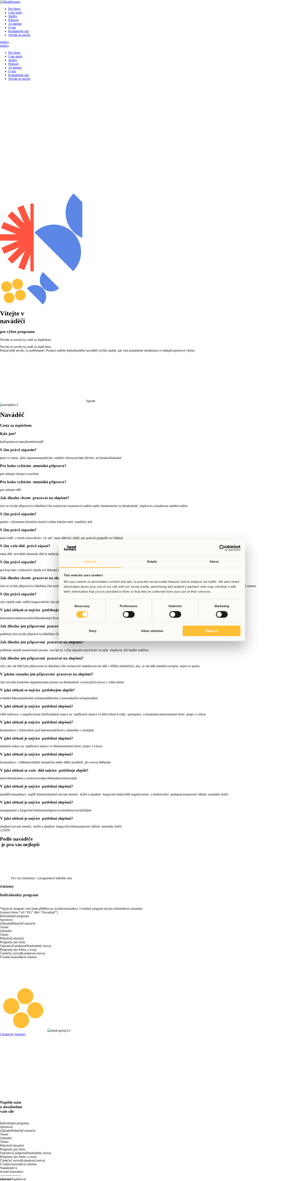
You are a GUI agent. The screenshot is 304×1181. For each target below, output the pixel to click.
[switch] (129, 614)
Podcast (13, 20)
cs (7, 42)
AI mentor (15, 23)
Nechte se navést (19, 35)
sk (4, 42)
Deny (92, 631)
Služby (12, 16)
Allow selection (152, 631)
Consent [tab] (90, 561)
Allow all (211, 631)
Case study (15, 12)
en (1, 42)
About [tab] (214, 561)
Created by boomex (13, 1034)
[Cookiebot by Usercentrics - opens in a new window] (222, 548)
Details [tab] (152, 561)
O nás (12, 27)
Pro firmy (14, 9)
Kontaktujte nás (18, 31)
